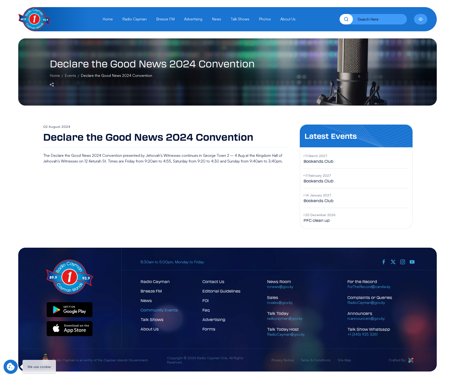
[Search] (346, 19)
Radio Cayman (134, 19)
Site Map (344, 360)
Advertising (193, 19)
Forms (208, 329)
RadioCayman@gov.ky (286, 334)
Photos (265, 19)
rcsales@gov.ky (280, 302)
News (216, 19)
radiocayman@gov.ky (285, 318)
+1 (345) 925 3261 (362, 334)
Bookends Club (318, 161)
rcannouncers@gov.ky (366, 318)
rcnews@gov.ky (280, 286)
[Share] (52, 84)
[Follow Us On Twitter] (393, 262)
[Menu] (420, 19)
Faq (206, 310)
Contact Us (213, 281)
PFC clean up (317, 220)
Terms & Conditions (316, 360)
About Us (288, 19)
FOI (205, 300)
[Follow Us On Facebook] (383, 262)
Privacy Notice (283, 360)
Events (70, 75)
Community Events (159, 310)
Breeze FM (165, 19)
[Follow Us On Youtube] (412, 262)
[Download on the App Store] (70, 329)
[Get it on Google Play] (70, 310)
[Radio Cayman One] (34, 29)
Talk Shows (240, 19)
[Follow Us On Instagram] (402, 262)
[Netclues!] (410, 360)
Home (108, 19)
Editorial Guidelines (221, 291)
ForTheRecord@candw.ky (369, 286)
